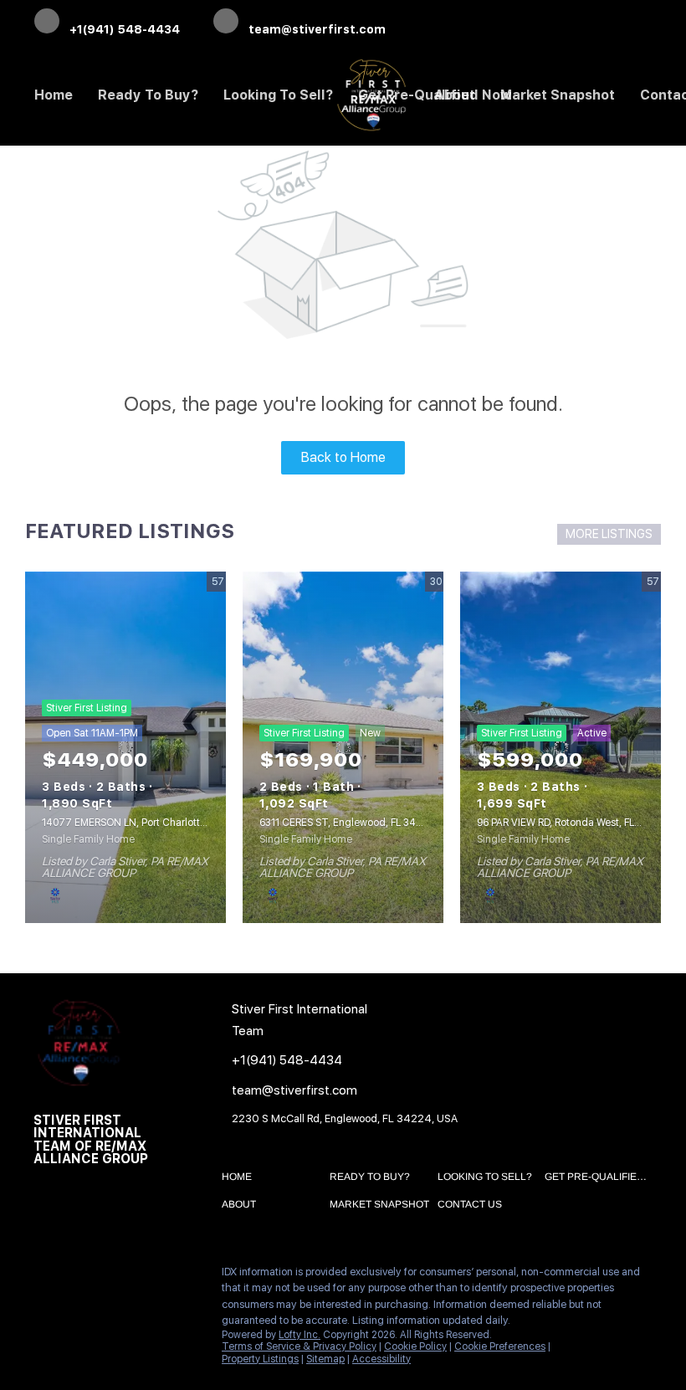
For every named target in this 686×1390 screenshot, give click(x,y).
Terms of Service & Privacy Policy (299, 1346)
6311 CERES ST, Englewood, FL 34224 (346, 822)
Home (53, 95)
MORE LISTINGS (609, 534)
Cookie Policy (415, 1346)
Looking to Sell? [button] (278, 95)
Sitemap (325, 1359)
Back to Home (343, 457)
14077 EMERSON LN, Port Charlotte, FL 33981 (146, 822)
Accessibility (381, 1359)
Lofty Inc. (299, 1335)
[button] (241, 1180)
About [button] (454, 95)
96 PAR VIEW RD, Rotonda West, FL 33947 (572, 822)
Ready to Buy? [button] (148, 95)
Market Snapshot (557, 95)
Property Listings (260, 1359)
